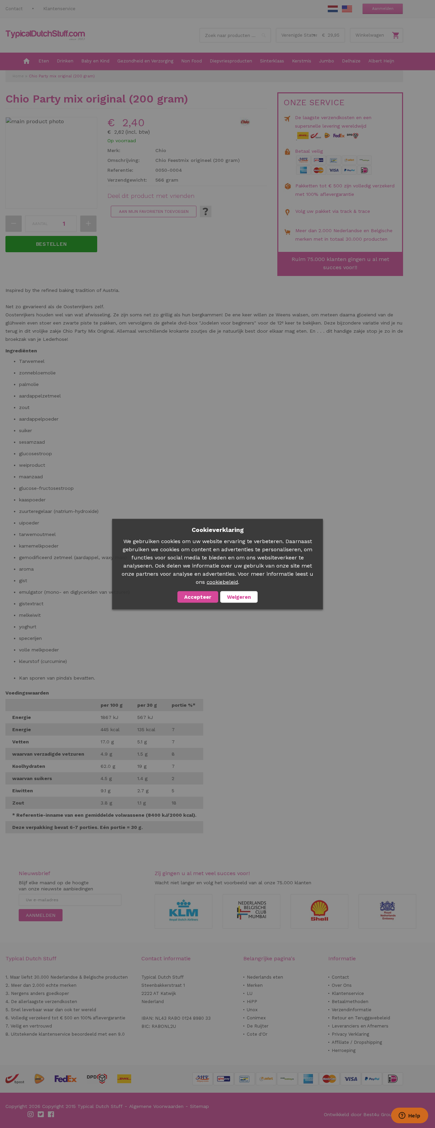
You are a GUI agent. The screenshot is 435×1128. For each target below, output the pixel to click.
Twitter (41, 1114)
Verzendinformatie (351, 1009)
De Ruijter (257, 1026)
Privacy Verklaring (350, 1034)
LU (250, 993)
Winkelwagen (369, 35)
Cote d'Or (257, 1034)
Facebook (51, 1114)
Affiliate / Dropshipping (357, 1042)
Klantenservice (59, 8)
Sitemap (199, 1106)
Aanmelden (383, 8)
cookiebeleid (222, 582)
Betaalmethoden (350, 1001)
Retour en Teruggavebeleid (361, 1017)
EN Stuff (347, 8)
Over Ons (342, 985)
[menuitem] (26, 61)
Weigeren (239, 597)
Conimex (256, 1017)
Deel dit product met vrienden (150, 196)
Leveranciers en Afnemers (360, 1026)
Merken (255, 985)
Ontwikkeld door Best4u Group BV (363, 1114)
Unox (252, 1009)
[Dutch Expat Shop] (45, 35)
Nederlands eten (265, 977)
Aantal (40, 223)
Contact (14, 8)
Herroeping (343, 1050)
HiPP (252, 1001)
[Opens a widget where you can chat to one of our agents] (409, 1116)
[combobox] (235, 35)
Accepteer (197, 597)
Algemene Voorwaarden (156, 1106)
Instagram (31, 1114)
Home (18, 76)
